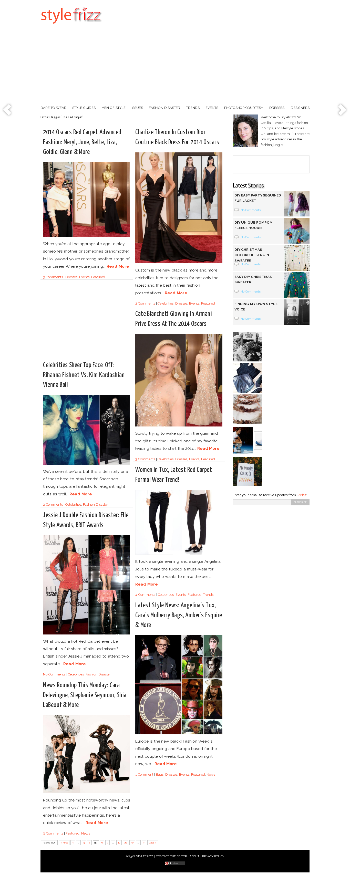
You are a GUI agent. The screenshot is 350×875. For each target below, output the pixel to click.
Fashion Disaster (95, 504)
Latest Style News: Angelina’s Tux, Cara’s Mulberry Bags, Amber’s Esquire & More (178, 615)
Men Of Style (113, 108)
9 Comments (53, 833)
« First (64, 842)
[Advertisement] (175, 66)
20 (125, 842)
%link (7, 110)
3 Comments (53, 277)
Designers (300, 108)
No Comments (54, 674)
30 (132, 842)
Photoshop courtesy (243, 108)
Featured (98, 277)
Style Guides (84, 108)
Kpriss (301, 495)
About (194, 856)
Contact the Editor (171, 856)
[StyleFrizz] (71, 26)
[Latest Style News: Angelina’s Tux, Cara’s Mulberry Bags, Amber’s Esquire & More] (178, 733)
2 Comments (145, 303)
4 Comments (145, 595)
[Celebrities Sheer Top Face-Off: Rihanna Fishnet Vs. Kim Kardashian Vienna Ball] (86, 463)
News (211, 774)
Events (211, 108)
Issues (137, 108)
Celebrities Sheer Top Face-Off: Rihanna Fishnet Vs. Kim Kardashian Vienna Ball (84, 375)
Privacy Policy (213, 856)
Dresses (276, 108)
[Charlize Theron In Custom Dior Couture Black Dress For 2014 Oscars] (178, 262)
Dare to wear (53, 108)
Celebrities (165, 303)
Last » (153, 842)
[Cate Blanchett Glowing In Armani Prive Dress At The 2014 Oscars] (178, 425)
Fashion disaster (164, 108)
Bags (159, 774)
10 (119, 842)
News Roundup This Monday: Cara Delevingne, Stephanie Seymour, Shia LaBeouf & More (85, 695)
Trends (193, 108)
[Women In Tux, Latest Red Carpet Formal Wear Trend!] (178, 553)
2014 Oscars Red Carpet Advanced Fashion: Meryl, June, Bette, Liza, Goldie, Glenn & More (82, 142)
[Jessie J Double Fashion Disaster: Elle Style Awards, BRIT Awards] (86, 633)
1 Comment (144, 774)
